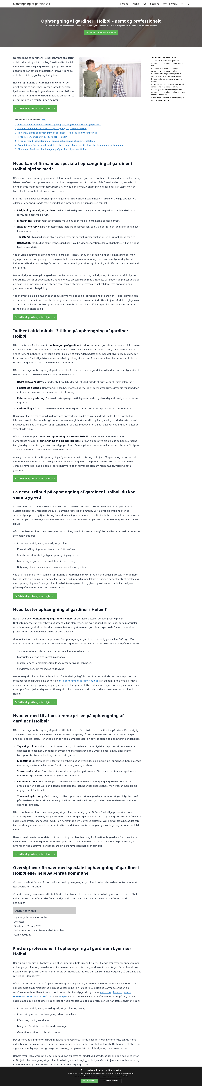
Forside (124, 3)
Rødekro (117, 992)
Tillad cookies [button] (89, 1081)
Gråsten (47, 996)
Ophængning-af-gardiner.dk (31, 4)
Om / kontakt (170, 3)
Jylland (135, 3)
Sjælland (154, 3)
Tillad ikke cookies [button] (111, 1081)
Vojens (127, 992)
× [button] (199, 1069)
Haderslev (19, 996)
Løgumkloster (34, 996)
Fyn (144, 3)
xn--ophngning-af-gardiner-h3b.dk (78, 680)
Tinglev (63, 996)
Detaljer (125, 1076)
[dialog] (101, 1076)
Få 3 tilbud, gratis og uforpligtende (101, 32)
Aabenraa (105, 992)
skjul (44, 119)
